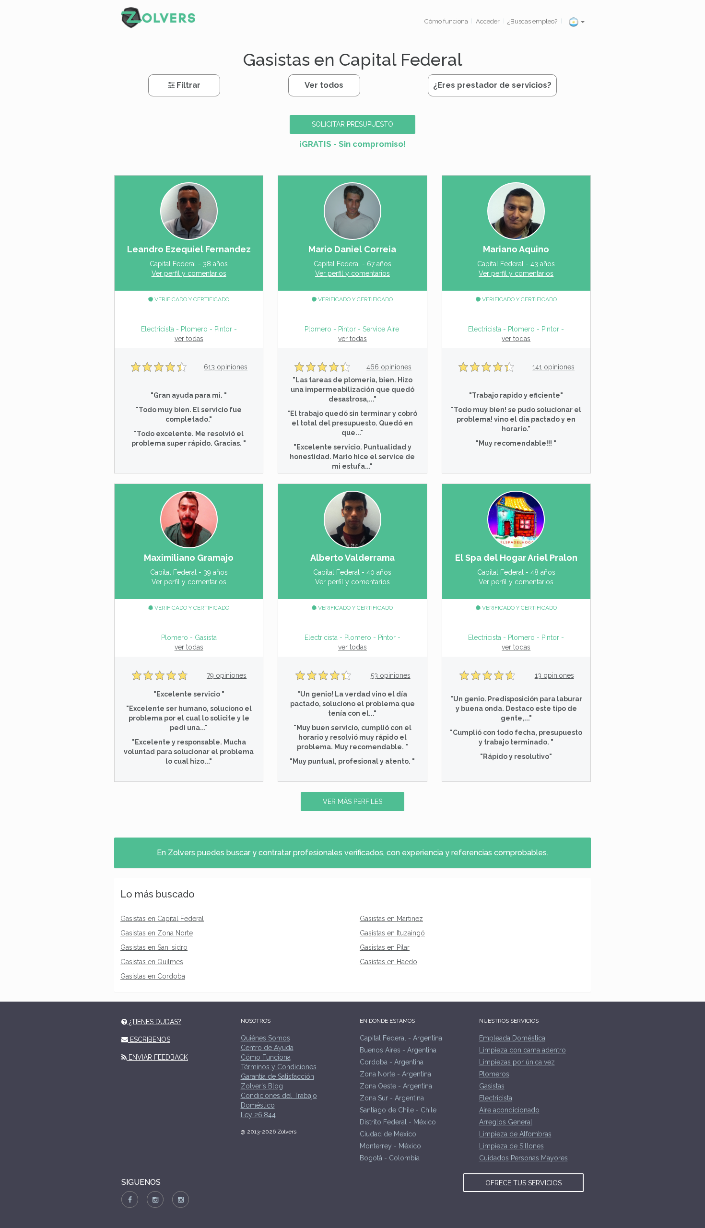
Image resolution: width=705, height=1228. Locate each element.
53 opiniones (391, 675)
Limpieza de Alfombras (515, 1134)
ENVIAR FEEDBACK (157, 1057)
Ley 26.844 (258, 1115)
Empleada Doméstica (512, 1038)
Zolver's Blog (262, 1086)
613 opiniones (225, 367)
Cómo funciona (446, 21)
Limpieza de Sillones (511, 1146)
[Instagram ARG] (155, 1199)
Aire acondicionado (509, 1110)
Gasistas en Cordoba (152, 976)
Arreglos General (505, 1122)
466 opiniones (388, 367)
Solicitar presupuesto (352, 124)
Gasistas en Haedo (388, 962)
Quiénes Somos (265, 1038)
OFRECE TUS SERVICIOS (523, 1183)
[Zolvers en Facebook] (129, 1199)
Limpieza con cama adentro (522, 1050)
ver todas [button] (189, 338)
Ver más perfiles (352, 801)
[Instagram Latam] (180, 1199)
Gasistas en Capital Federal (162, 918)
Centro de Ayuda (267, 1047)
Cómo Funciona (266, 1057)
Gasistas (492, 1086)
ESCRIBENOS (149, 1039)
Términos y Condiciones (279, 1067)
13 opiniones (554, 675)
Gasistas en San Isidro (154, 947)
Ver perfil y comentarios (189, 273)
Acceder (488, 21)
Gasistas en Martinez (391, 918)
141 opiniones (553, 367)
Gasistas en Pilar (385, 947)
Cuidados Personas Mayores (523, 1158)
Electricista (495, 1098)
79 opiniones (227, 675)
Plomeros (494, 1074)
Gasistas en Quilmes (151, 962)
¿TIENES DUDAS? (154, 1022)
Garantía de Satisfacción (277, 1076)
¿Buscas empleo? (532, 21)
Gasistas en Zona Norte (156, 933)
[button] (576, 21)
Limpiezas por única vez (517, 1062)
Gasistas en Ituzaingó (392, 933)
